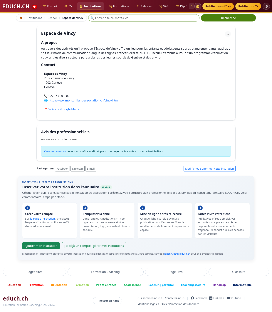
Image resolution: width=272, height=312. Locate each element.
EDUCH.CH (19, 6)
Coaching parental (161, 285)
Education (14, 285)
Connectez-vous (55, 151)
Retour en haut (109, 300)
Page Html (176, 272)
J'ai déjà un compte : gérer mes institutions (94, 246)
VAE (165, 6)
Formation (82, 285)
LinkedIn (77, 168)
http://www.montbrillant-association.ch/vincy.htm (83, 100)
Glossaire (238, 272)
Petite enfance (106, 285)
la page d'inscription (42, 218)
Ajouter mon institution (41, 246)
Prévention (36, 285)
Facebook (62, 168)
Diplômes (186, 6)
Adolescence (132, 285)
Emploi (52, 6)
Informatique (242, 285)
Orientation (59, 285)
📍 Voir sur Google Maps (61, 109)
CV (70, 6)
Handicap (219, 285)
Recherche (228, 18)
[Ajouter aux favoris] (228, 34)
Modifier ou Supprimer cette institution (209, 168)
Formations (121, 6)
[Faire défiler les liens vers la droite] (191, 6)
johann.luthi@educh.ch (177, 253)
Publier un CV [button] (248, 6)
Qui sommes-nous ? (149, 298)
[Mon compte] (266, 6)
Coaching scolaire (193, 285)
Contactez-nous (174, 298)
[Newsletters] (197, 6)
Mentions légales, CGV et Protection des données (168, 304)
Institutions (93, 6)
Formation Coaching (105, 272)
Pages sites (34, 272)
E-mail (91, 168)
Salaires (146, 6)
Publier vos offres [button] (218, 6)
